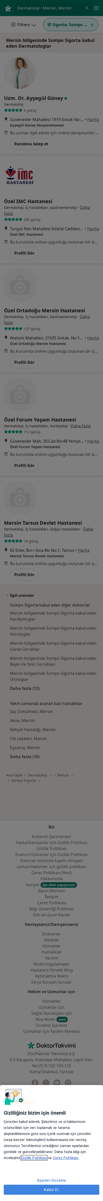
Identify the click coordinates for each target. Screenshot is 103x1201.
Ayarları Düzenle (51, 1180)
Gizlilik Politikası (34, 1158)
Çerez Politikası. (66, 1158)
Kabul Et (51, 1189)
